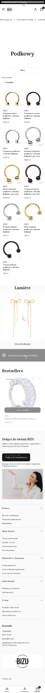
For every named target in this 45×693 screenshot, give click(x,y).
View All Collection (22, 344)
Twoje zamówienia (10, 538)
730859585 (6, 631)
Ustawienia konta (9, 546)
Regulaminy (7, 523)
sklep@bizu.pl (8, 639)
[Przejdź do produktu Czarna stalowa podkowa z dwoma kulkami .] (12, 249)
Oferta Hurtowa (9, 615)
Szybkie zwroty (8, 542)
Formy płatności (9, 565)
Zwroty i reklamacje (10, 515)
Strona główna (6, 20)
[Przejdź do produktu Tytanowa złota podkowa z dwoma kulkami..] (12, 98)
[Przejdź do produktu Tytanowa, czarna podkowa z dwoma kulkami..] (33, 98)
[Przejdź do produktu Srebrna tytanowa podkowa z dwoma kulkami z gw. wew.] (33, 136)
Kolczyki (41, 20)
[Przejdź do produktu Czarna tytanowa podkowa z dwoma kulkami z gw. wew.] (33, 174)
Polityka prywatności (11, 588)
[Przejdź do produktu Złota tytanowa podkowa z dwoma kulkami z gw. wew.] (12, 174)
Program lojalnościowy (11, 519)
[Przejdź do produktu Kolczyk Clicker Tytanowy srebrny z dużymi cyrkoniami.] (22, 395)
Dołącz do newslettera (16, 457)
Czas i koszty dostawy (11, 573)
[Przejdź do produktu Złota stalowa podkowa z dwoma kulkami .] (33, 211)
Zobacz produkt (22, 410)
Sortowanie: (7, 77)
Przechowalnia (8, 550)
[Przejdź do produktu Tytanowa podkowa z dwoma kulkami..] (12, 136)
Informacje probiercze (11, 611)
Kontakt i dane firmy (10, 607)
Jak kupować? (8, 592)
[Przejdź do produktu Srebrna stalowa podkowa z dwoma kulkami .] (12, 211)
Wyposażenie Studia (25, 20)
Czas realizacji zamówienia (13, 569)
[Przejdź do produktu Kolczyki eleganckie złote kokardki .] (22, 318)
